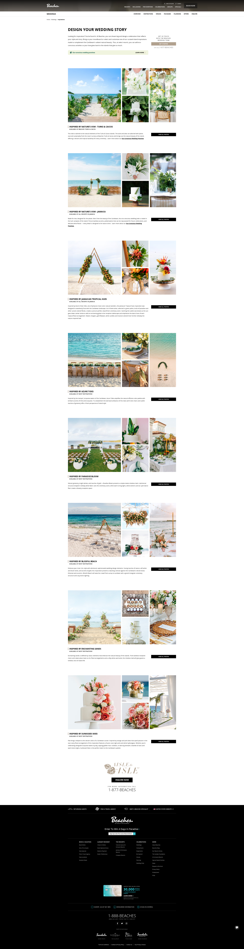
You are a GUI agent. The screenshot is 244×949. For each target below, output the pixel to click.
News (153, 863)
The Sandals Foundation (158, 854)
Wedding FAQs (140, 863)
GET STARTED (163, 44)
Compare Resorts (120, 855)
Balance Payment (102, 851)
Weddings (51, 14)
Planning (177, 14)
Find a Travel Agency (84, 854)
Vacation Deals (83, 860)
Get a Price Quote (83, 848)
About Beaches (156, 845)
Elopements (139, 851)
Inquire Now (122, 780)
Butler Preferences (102, 854)
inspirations (61, 19)
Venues (158, 14)
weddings (54, 19)
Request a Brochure (157, 866)
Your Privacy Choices (140, 944)
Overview (137, 14)
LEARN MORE (128, 896)
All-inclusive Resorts (157, 857)
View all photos (163, 134)
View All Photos (163, 219)
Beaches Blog (156, 848)
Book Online (82, 845)
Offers (186, 14)
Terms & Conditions (103, 944)
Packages (167, 14)
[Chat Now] (236, 927)
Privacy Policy (155, 869)
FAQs (153, 875)
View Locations (83, 857)
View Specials (82, 851)
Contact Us (129, 944)
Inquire (194, 14)
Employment (155, 872)
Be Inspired (139, 854)
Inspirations (148, 14)
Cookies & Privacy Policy (117, 944)
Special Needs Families (158, 860)
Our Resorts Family (157, 851)
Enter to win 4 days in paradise (121, 829)
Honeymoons (139, 848)
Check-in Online (101, 845)
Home (48, 19)
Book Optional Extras (102, 848)
